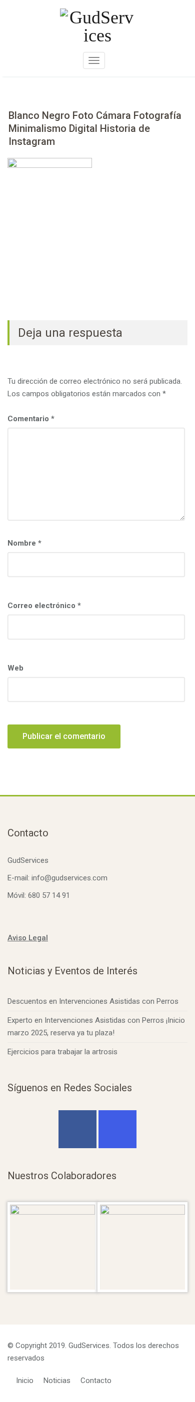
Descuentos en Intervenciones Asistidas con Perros (93, 1001)
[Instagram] (117, 1129)
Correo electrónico (44, 605)
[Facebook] (77, 1129)
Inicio (25, 1380)
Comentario (31, 418)
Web (16, 668)
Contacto (96, 1380)
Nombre (25, 543)
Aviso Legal (28, 937)
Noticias (57, 1380)
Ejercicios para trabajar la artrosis (63, 1051)
